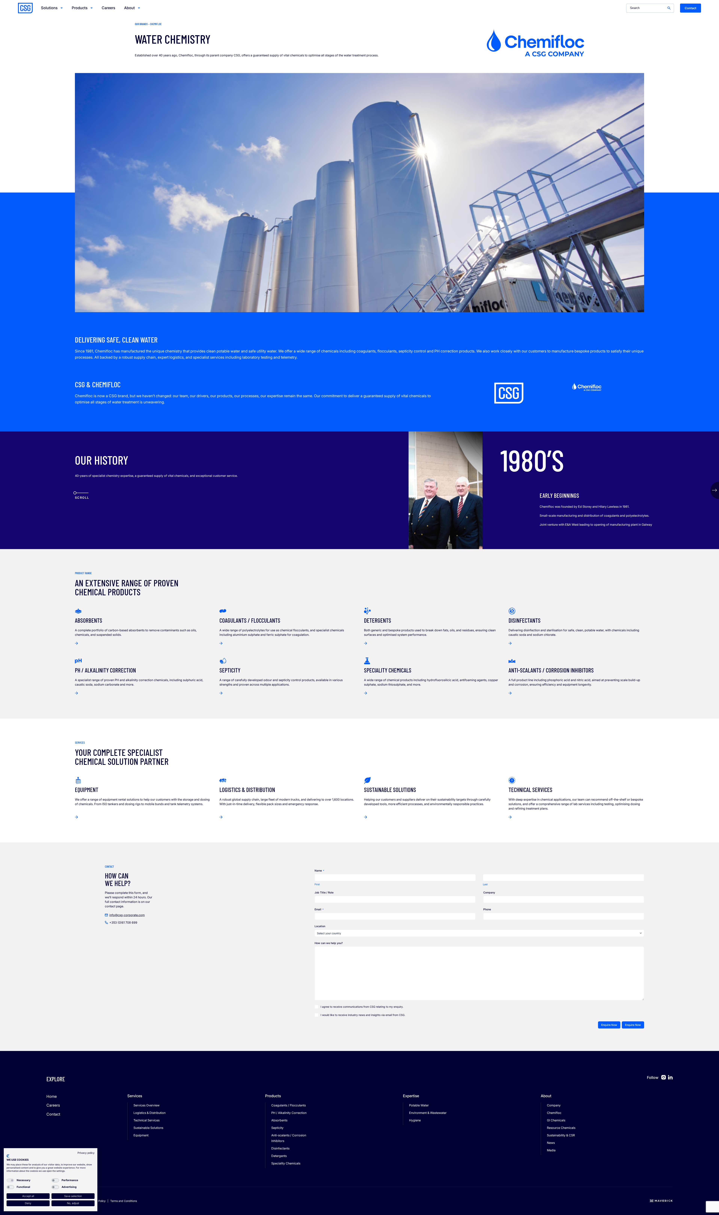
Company (554, 1105)
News (551, 1143)
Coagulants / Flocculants (288, 1105)
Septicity (277, 1128)
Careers (108, 8)
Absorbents (279, 1120)
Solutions (49, 8)
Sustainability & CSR (561, 1135)
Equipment (141, 1135)
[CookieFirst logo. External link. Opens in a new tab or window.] (8, 1156)
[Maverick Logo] (661, 1201)
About (129, 8)
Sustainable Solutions (148, 1128)
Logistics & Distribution (150, 1113)
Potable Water (419, 1105)
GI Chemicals (556, 1120)
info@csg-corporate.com (127, 915)
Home (51, 1096)
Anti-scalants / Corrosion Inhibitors (288, 1138)
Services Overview (147, 1105)
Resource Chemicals (561, 1128)
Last (485, 884)
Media (551, 1150)
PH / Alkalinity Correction (289, 1113)
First (317, 884)
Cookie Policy (97, 1200)
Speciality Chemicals (285, 1163)
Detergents (279, 1156)
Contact (690, 8)
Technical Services (147, 1120)
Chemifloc (554, 1113)
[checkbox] (10, 1180)
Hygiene (415, 1120)
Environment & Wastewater (428, 1113)
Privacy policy (86, 1152)
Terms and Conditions (123, 1200)
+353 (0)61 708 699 (123, 922)
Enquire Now (609, 1024)
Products (79, 8)
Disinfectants (280, 1148)
